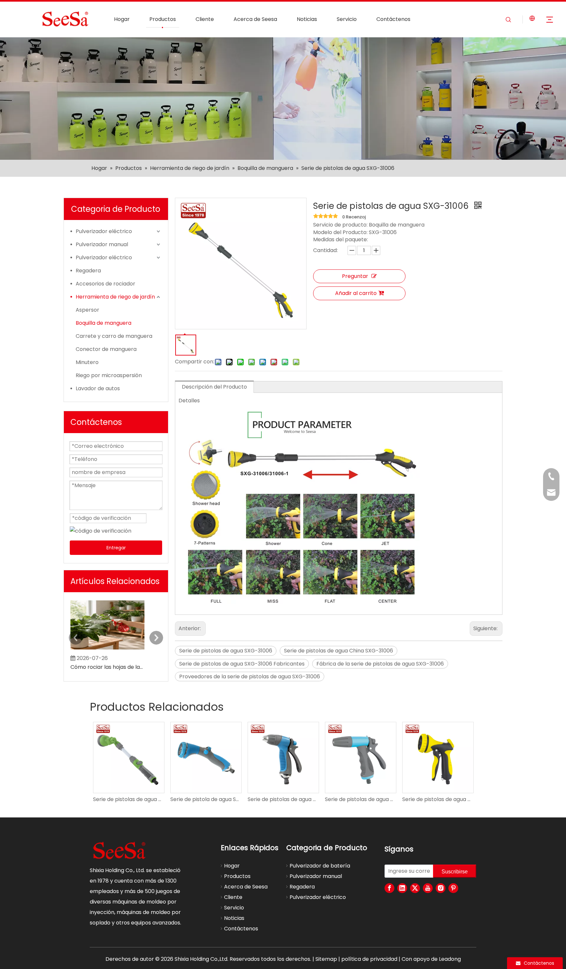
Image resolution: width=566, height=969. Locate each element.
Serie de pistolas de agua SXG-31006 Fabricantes (242, 663)
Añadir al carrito (356, 293)
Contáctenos (393, 19)
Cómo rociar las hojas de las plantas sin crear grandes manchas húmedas (107, 667)
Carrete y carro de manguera (114, 336)
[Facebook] (389, 888)
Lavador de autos (98, 388)
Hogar (122, 19)
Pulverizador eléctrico (104, 231)
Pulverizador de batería (320, 865)
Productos (162, 19)
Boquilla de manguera (103, 323)
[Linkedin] (402, 888)
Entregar (116, 547)
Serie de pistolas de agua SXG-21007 (437, 799)
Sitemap (326, 959)
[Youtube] (428, 888)
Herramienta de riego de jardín (115, 297)
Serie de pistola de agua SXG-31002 (205, 799)
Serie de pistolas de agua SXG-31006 (225, 650)
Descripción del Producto (214, 387)
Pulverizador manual (102, 244)
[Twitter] (415, 888)
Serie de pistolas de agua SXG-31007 (128, 799)
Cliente (205, 19)
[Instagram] (440, 888)
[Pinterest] (453, 888)
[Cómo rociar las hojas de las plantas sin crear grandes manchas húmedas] (107, 649)
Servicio (347, 19)
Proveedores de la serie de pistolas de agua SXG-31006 (249, 676)
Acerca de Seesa (255, 19)
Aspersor (87, 310)
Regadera (88, 270)
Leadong (450, 959)
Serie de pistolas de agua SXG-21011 (360, 799)
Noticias (307, 19)
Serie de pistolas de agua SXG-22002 (283, 799)
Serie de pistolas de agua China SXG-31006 (338, 650)
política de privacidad (369, 959)
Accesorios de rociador (105, 283)
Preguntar (355, 276)
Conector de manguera (106, 349)
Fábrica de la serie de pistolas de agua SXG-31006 (380, 663)
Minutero (87, 362)
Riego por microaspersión (109, 375)
